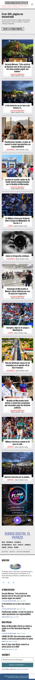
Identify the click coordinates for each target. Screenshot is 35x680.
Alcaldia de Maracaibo (17, 74)
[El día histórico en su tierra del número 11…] (17, 93)
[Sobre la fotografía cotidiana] (17, 243)
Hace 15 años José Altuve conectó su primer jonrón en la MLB (15, 645)
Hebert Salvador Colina (17, 75)
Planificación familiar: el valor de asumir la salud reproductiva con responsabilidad (17, 144)
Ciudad (10, 226)
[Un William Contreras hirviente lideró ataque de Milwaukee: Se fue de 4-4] (17, 205)
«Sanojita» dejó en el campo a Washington (17, 329)
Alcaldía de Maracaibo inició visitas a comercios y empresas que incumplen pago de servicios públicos (17, 404)
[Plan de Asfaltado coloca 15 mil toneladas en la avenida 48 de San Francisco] (17, 350)
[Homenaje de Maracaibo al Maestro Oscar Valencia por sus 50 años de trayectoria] (17, 276)
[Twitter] (13, 583)
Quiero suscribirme (16, 665)
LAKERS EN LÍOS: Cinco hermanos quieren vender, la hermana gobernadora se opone (17, 637)
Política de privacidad (22, 669)
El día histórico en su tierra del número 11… (17, 106)
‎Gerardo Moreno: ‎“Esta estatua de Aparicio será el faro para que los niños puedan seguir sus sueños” (17, 68)
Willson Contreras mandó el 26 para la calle (17, 443)
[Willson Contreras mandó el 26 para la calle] (17, 429)
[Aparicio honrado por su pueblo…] (17, 464)
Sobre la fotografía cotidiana (17, 256)
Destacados (10, 149)
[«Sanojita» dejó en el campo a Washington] (17, 315)
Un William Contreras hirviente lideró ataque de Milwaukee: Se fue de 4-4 (17, 220)
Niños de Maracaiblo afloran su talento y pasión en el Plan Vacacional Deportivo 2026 (17, 628)
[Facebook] (4, 583)
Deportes (10, 447)
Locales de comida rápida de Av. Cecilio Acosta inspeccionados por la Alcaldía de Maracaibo (17, 182)
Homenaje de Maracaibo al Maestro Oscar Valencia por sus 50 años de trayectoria (17, 291)
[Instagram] (9, 583)
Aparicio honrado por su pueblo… (17, 477)
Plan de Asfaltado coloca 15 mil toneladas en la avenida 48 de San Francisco (17, 365)
